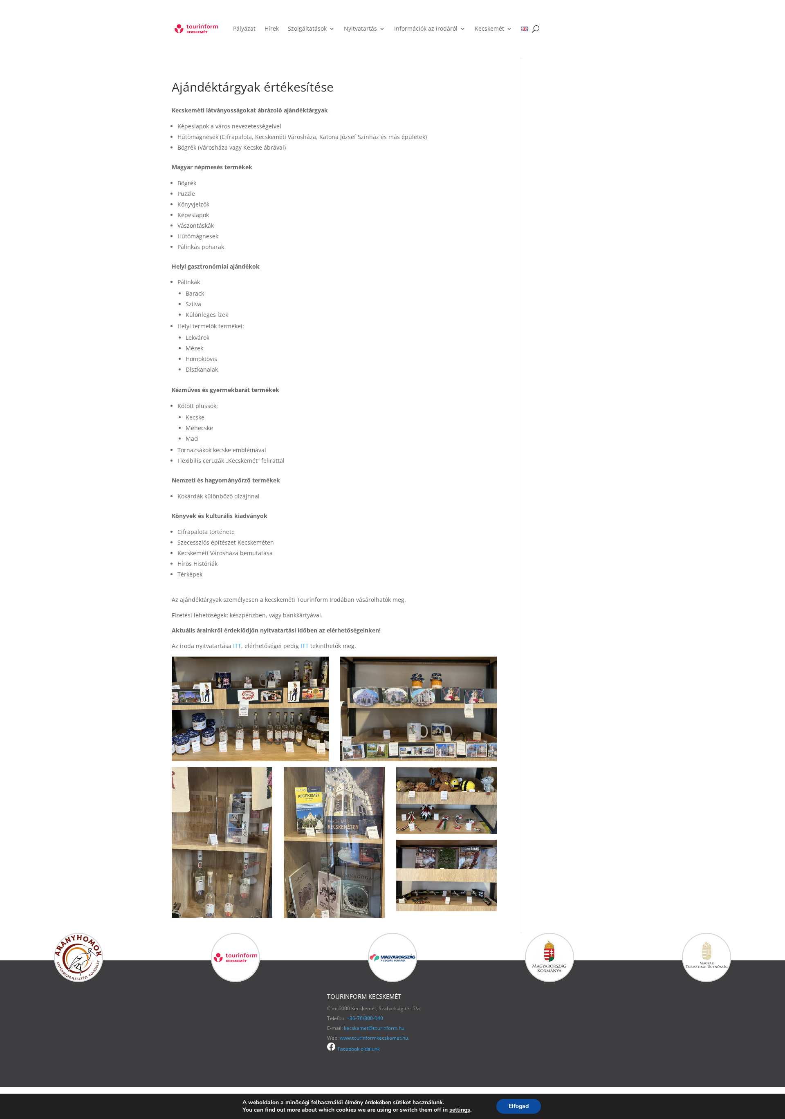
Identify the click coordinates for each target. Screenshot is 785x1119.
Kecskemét (489, 28)
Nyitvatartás (360, 28)
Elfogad (519, 1106)
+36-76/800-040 (365, 1018)
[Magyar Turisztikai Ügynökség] (706, 980)
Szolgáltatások (307, 28)
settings (459, 1110)
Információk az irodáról (426, 28)
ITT (237, 646)
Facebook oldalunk (357, 1048)
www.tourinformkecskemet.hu (374, 1037)
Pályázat (244, 28)
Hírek (272, 28)
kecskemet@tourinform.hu (374, 1028)
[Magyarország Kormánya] (549, 980)
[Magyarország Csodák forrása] (392, 980)
